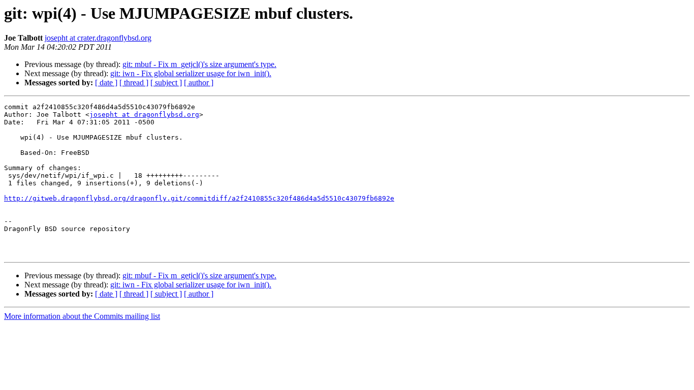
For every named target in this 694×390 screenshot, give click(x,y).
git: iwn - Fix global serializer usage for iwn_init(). (190, 73)
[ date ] (106, 82)
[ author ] (198, 82)
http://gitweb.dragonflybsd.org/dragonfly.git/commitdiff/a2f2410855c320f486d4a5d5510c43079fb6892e (199, 198)
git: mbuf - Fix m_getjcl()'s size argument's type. (199, 64)
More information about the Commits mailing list (82, 316)
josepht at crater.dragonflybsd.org (98, 38)
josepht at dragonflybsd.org (144, 114)
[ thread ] (133, 82)
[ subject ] (166, 82)
